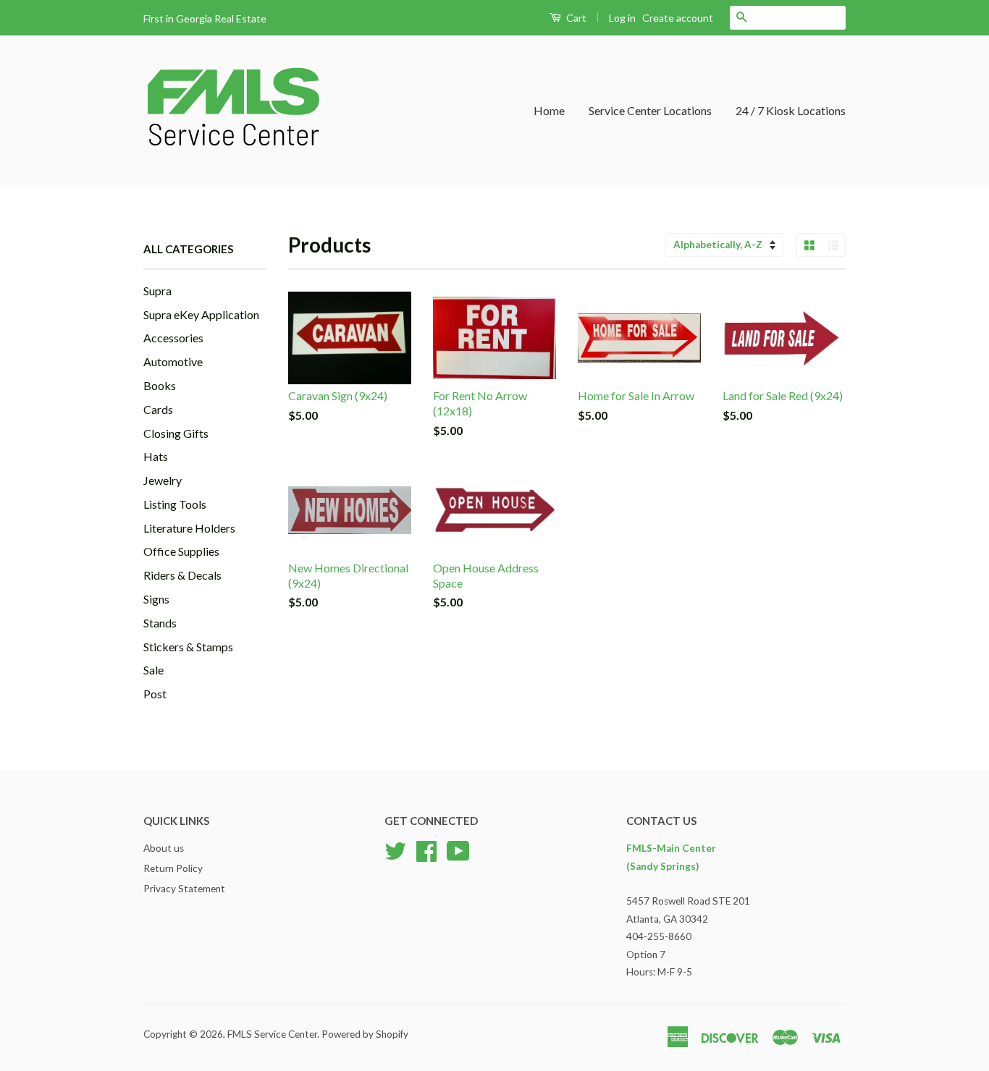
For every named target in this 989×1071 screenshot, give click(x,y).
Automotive (173, 361)
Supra (157, 290)
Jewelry (162, 480)
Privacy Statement (184, 888)
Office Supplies (181, 551)
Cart (575, 18)
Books (159, 385)
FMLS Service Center (272, 1034)
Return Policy (173, 868)
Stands (160, 623)
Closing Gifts (176, 433)
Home (549, 110)
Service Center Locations (650, 110)
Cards (158, 409)
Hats (155, 456)
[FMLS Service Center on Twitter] (395, 849)
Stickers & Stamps (188, 646)
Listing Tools (174, 504)
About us (163, 848)
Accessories (173, 337)
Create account (677, 18)
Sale (153, 670)
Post (155, 693)
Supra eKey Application (201, 314)
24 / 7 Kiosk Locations (791, 110)
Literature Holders (189, 528)
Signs (156, 599)
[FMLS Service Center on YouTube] (458, 849)
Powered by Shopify (364, 1034)
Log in (622, 18)
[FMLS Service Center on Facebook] (426, 849)
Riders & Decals (182, 575)
